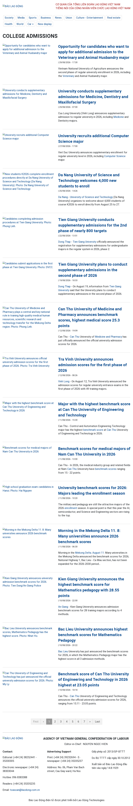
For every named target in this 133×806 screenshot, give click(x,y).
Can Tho (74, 336)
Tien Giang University (84, 241)
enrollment (71, 508)
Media (21, 17)
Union (69, 17)
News (58, 17)
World (19, 24)
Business (46, 17)
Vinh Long (63, 381)
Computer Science (114, 156)
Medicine (118, 116)
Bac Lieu (63, 651)
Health (8, 24)
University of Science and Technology (91, 197)
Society (9, 17)
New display (45, 24)
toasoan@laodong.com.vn (25, 789)
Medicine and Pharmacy (108, 336)
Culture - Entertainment (89, 17)
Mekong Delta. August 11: (89, 552)
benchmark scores (105, 468)
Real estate (113, 17)
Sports (32, 17)
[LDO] (28, 49)
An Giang (63, 606)
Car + (31, 24)
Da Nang (63, 197)
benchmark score (93, 429)
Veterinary (68, 76)
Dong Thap (64, 241)
